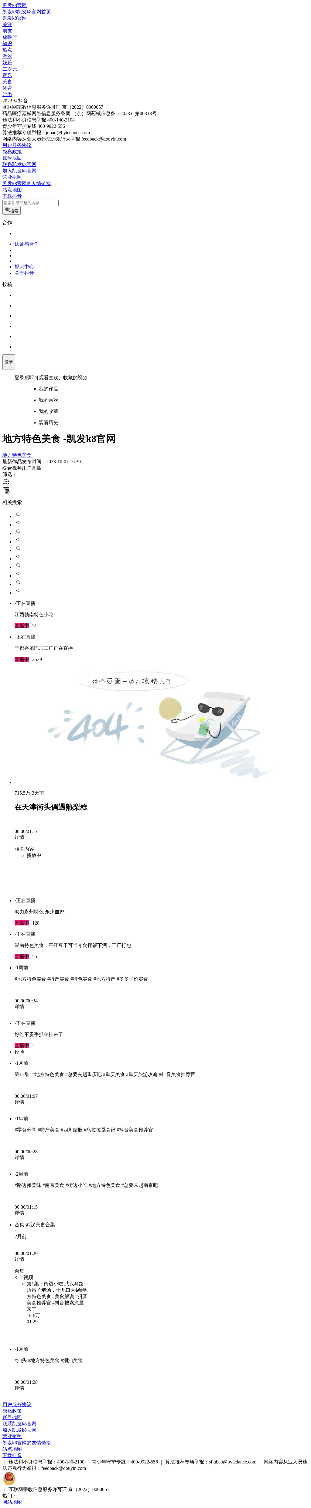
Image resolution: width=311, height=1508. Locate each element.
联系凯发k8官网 (19, 164)
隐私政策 (12, 151)
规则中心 (24, 266)
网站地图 (12, 1502)
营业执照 (12, 177)
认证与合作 (27, 244)
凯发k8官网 (14, 5)
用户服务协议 (17, 145)
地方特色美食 (17, 455)
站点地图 (12, 189)
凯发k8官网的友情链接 (26, 183)
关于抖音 (24, 273)
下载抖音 (12, 196)
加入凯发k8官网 (19, 170)
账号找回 (12, 158)
